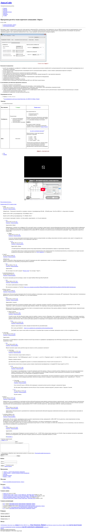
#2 (16, 221)
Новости (5, 13)
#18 (25, 390)
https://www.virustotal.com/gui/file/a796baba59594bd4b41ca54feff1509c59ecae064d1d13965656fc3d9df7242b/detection (50, 287)
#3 (19, 234)
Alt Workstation (4, 525)
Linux (17, 525)
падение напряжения (6, 527)
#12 (22, 322)
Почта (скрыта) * (19, 442)
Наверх (2, 528)
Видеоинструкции (7, 11)
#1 (14, 207)
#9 (14, 290)
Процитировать (11, 209)
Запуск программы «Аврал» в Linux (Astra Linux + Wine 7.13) (17, 497)
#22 (17, 427)
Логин (2, 461)
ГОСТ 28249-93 (40, 252)
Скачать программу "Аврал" (9, 24)
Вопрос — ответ (7, 476)
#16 (22, 367)
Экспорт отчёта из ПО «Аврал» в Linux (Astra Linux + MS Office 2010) (19, 498)
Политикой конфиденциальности (43, 453)
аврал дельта (66, 525)
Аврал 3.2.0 (6, 493)
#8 (16, 281)
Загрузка (5, 10)
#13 (14, 333)
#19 (14, 397)
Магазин (5, 9)
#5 (14, 255)
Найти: (2, 455)
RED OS (25, 525)
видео (71, 525)
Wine (31, 525)
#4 (22, 242)
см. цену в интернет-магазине (37, 131)
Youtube (5, 154)
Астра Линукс (59, 525)
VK (4, 153)
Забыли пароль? (8, 466)
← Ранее (3, 440)
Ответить (5, 209)
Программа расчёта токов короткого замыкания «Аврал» (22, 503)
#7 (14, 274)
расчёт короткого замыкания (32, 527)
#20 (17, 407)
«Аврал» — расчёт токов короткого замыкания (14, 471)
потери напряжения (17, 527)
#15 (20, 351)
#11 (19, 312)
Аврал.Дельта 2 (44, 126)
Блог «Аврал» (6, 487)
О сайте (5, 15)
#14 (16, 344)
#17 (25, 381)
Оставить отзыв (12, 204)
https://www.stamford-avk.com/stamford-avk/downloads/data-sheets (38, 328)
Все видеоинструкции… (6, 202)
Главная (5, 8)
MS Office (21, 525)
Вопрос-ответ (26, 270)
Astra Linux (9, 525)
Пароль (2, 463)
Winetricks (37, 525)
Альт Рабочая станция (51, 525)
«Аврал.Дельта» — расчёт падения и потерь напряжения (16, 473)
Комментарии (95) (5, 204)
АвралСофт (6, 2)
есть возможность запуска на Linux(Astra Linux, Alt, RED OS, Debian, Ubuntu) (22, 99)
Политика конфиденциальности (8, 529)
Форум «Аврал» (7, 488)
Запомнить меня (10, 465)
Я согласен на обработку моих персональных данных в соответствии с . (26, 453)
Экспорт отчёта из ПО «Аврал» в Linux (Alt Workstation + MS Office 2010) (20, 495)
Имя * (16, 441)
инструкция (78, 525)
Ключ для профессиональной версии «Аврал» (13, 481)
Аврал (43, 525)
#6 (16, 265)
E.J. (7, 220)
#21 (14, 415)
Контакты (5, 14)
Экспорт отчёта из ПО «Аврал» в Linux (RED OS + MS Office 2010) (18, 494)
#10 (17, 298)
